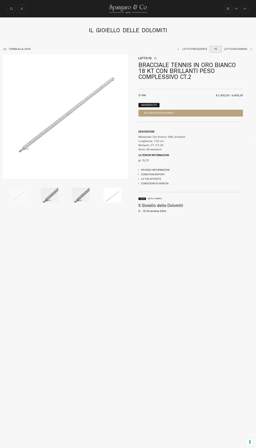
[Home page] (128, 8)
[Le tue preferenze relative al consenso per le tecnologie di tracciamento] (250, 442)
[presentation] (6, 117)
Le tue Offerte (151, 179)
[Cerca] (11, 8)
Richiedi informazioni (155, 170)
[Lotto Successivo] (249, 138)
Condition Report (153, 174)
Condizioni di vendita (155, 183)
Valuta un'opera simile (159, 113)
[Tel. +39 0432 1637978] (227, 8)
